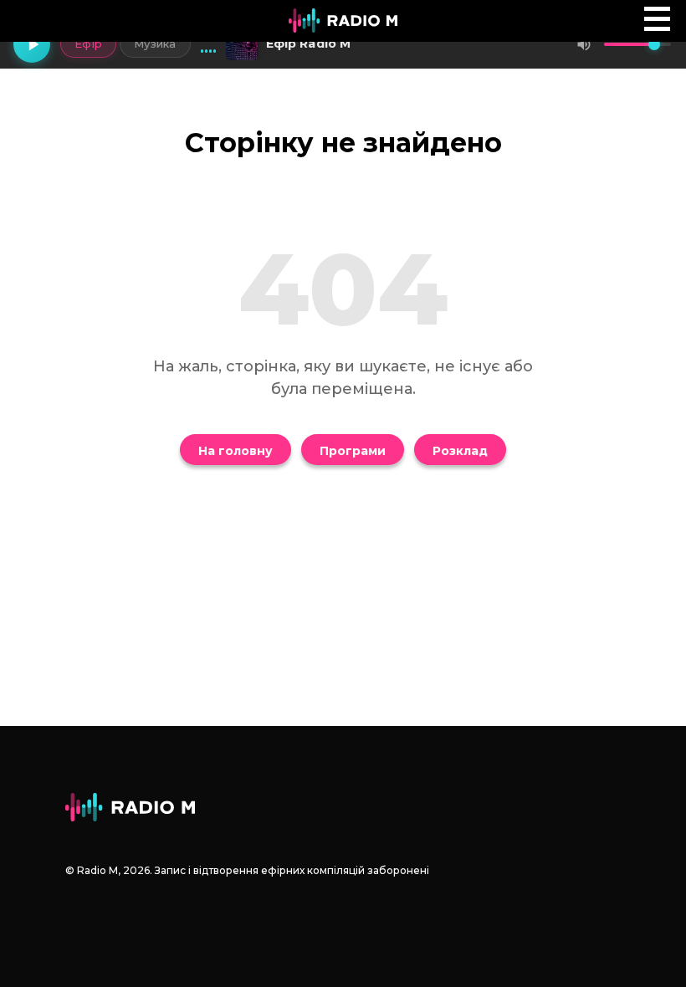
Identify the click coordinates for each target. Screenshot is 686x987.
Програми (353, 450)
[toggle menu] (657, 19)
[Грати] (31, 44)
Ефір (88, 43)
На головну (235, 450)
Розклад (460, 450)
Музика (155, 43)
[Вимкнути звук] (584, 44)
